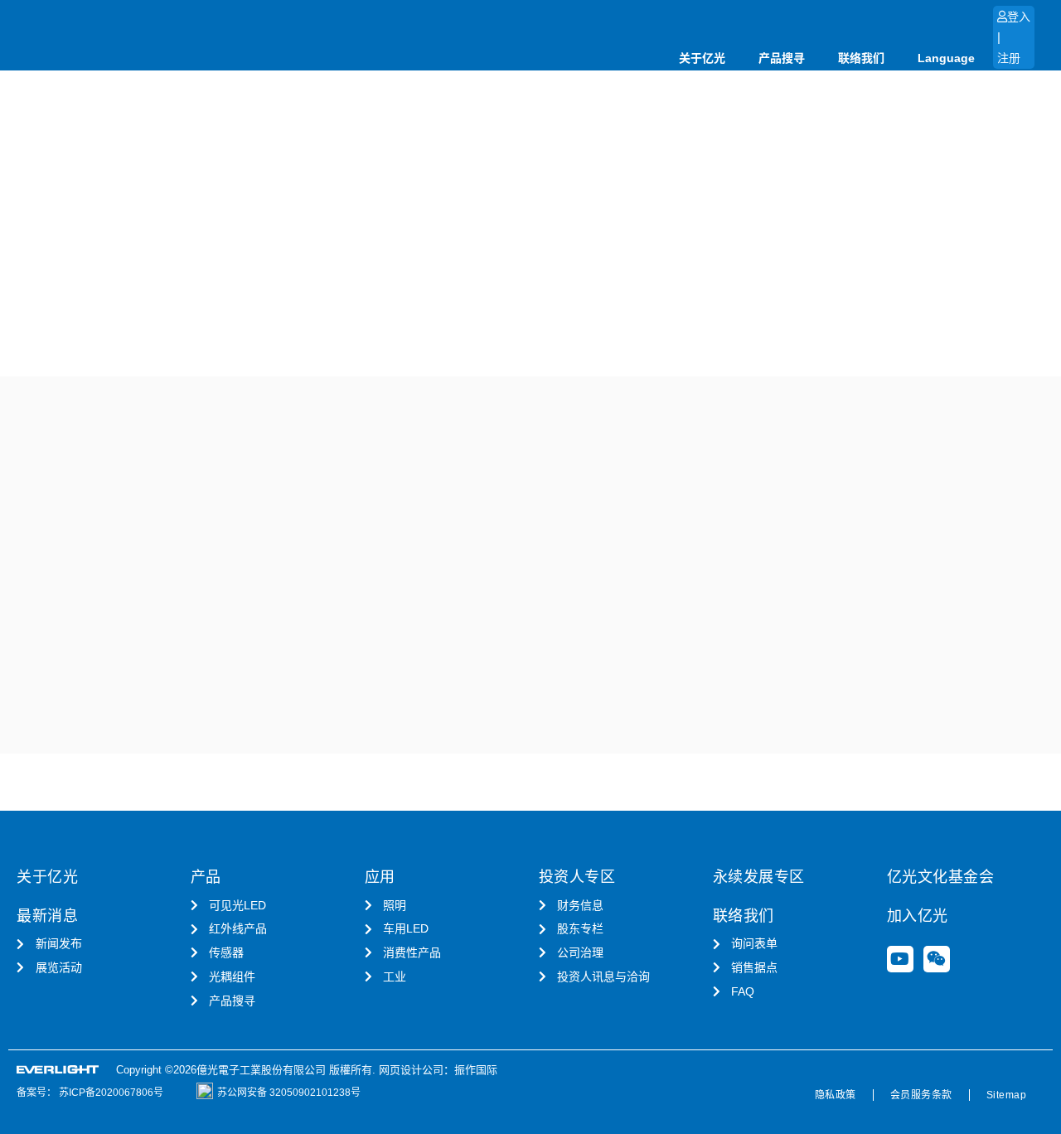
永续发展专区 (759, 877)
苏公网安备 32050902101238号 (289, 1092)
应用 (380, 877)
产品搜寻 (781, 58)
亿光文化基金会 (941, 877)
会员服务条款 (921, 1095)
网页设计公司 (411, 1070)
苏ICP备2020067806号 (109, 1092)
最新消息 (47, 916)
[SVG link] (58, 1069)
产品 (206, 877)
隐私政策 (835, 1095)
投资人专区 (577, 877)
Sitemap (1006, 1095)
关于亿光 (702, 58)
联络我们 (861, 58)
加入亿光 (917, 916)
